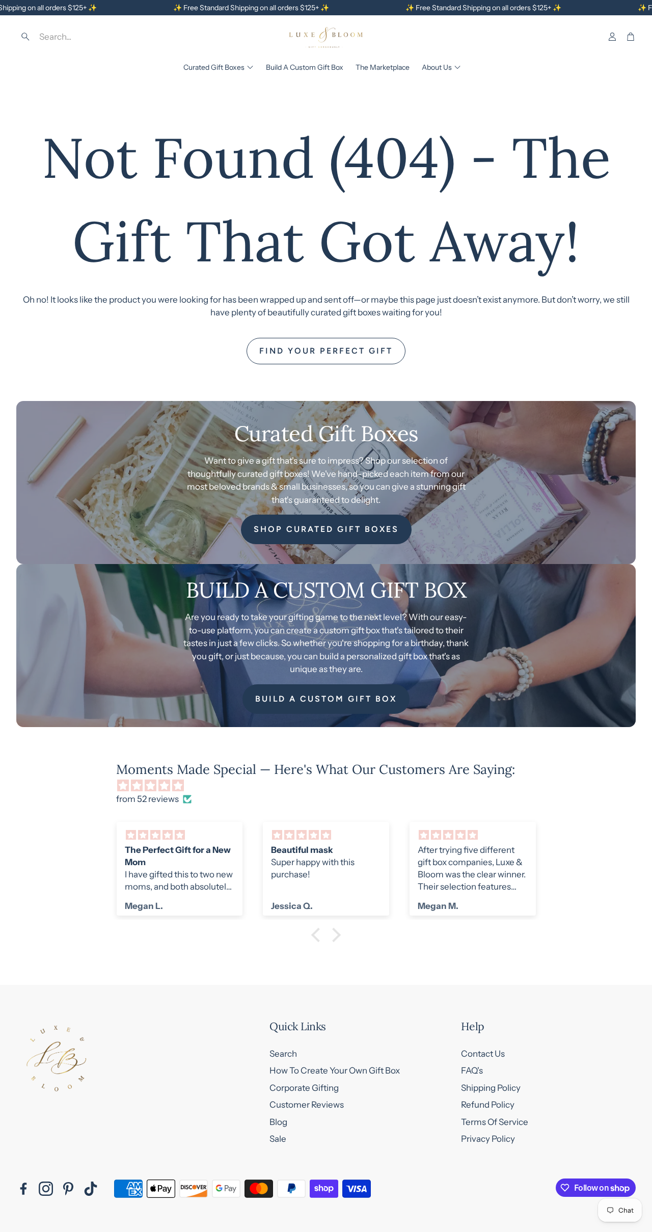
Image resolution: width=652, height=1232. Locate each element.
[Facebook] (23, 1189)
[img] (331, 786)
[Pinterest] (68, 1189)
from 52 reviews (147, 799)
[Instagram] (46, 1189)
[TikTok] (91, 1189)
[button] (89, 36)
